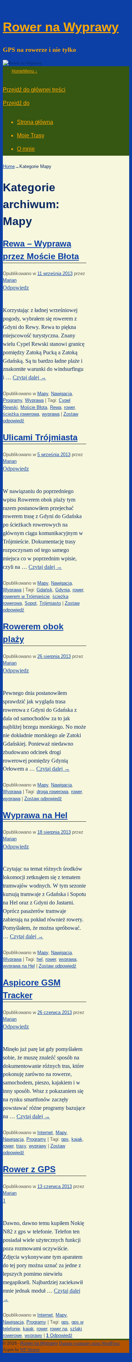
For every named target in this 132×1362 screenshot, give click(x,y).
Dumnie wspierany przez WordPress (89, 1343)
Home (17, 71)
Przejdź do (16, 103)
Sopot (31, 603)
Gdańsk (44, 589)
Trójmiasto (50, 603)
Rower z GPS (29, 1169)
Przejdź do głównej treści (34, 90)
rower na (58, 1328)
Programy (12, 400)
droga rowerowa (52, 791)
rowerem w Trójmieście (26, 596)
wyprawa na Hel (19, 966)
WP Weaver (30, 1349)
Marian (10, 280)
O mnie (26, 149)
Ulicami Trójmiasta (40, 437)
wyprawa (50, 414)
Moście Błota (33, 407)
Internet (45, 1132)
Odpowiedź (59, 1335)
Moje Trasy (30, 135)
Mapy (42, 393)
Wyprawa (34, 400)
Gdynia (62, 589)
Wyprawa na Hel (35, 815)
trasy (21, 1146)
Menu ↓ (30, 71)
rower (69, 407)
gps (65, 1139)
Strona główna (35, 122)
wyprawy (37, 1146)
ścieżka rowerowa (21, 414)
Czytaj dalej (29, 377)
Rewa (55, 407)
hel (40, 959)
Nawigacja (61, 393)
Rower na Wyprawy (61, 27)
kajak (76, 1139)
